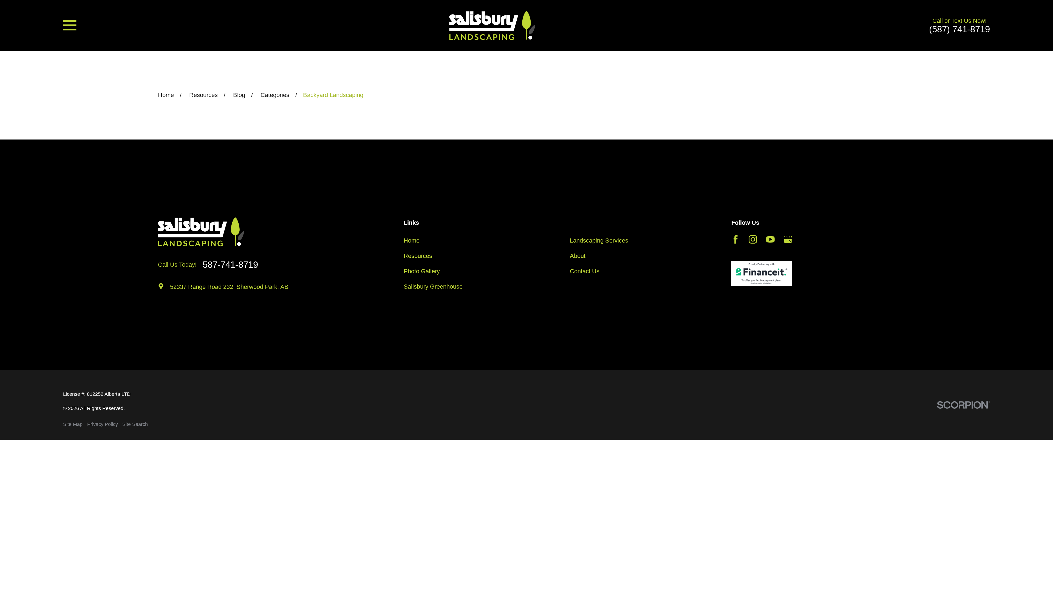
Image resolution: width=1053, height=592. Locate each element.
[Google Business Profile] (788, 239)
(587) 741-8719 (959, 29)
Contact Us (584, 271)
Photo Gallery (422, 271)
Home (412, 240)
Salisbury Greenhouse (433, 286)
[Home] (492, 25)
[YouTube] (770, 239)
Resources (418, 255)
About (577, 255)
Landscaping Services (599, 240)
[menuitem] (73, 424)
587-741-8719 (230, 264)
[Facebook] (735, 239)
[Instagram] (753, 239)
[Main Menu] (69, 25)
